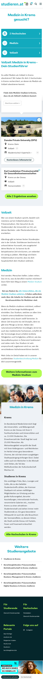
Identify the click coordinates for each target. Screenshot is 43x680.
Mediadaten (27, 613)
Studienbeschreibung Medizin (26, 358)
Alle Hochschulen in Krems (21, 534)
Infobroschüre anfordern (10, 677)
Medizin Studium (35, 282)
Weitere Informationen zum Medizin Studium (21, 373)
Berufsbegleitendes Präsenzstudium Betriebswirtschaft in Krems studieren (20, 566)
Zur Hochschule (26, 677)
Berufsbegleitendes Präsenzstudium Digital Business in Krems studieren (20, 584)
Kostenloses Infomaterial (19, 160)
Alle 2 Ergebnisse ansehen (21, 196)
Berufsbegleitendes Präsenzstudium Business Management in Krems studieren (22, 575)
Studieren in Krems (12, 559)
